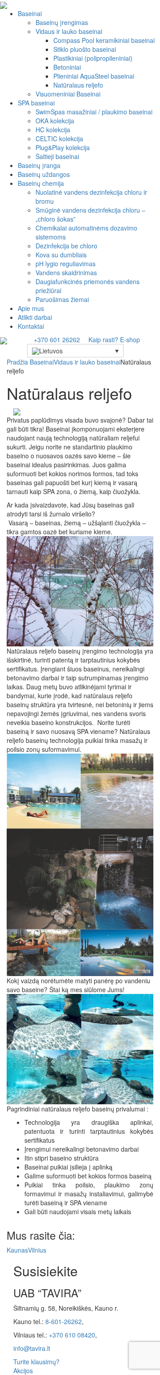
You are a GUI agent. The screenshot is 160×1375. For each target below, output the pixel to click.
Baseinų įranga (39, 165)
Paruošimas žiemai (62, 299)
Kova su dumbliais (61, 254)
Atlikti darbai (35, 317)
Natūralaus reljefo (78, 84)
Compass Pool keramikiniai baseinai (104, 40)
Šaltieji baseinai (57, 156)
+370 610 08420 (72, 1334)
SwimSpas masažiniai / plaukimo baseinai (94, 111)
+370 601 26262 (57, 339)
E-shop (131, 339)
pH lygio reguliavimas (66, 263)
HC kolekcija (53, 129)
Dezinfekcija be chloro (66, 245)
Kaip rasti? (103, 339)
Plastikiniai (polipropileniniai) (92, 58)
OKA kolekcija (55, 120)
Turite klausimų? (36, 1361)
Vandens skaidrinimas (66, 272)
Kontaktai (31, 326)
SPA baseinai (36, 102)
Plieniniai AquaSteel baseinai (93, 75)
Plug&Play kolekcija (63, 147)
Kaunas (17, 1249)
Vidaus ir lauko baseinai (69, 31)
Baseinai (30, 13)
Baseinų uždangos (44, 174)
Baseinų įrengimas (62, 22)
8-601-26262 (63, 1321)
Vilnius (37, 1249)
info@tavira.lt (31, 1348)
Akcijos (23, 1370)
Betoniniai (67, 67)
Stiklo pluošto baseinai (84, 49)
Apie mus (31, 308)
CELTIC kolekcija (59, 138)
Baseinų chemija (41, 183)
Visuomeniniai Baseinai (68, 93)
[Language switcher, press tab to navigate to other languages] (75, 350)
